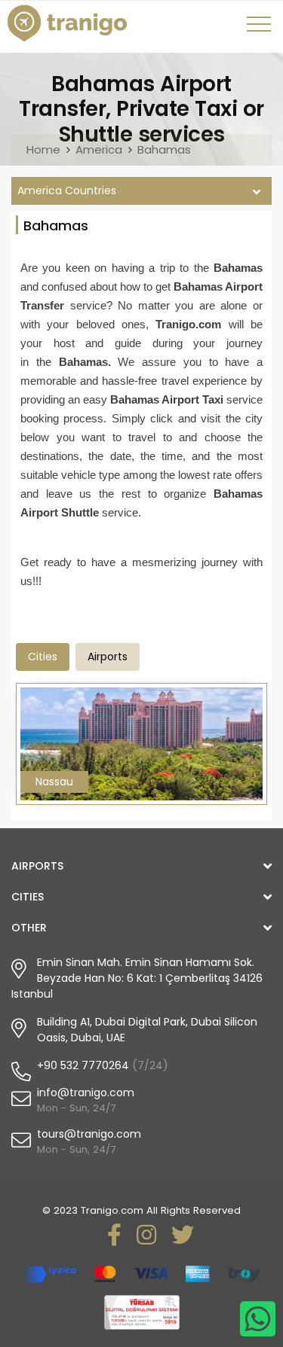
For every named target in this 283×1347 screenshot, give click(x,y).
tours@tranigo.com (89, 1133)
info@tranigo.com (85, 1092)
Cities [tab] (42, 656)
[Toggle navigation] (261, 29)
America (98, 149)
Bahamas (164, 149)
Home (43, 149)
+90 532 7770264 (83, 1065)
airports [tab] (108, 656)
